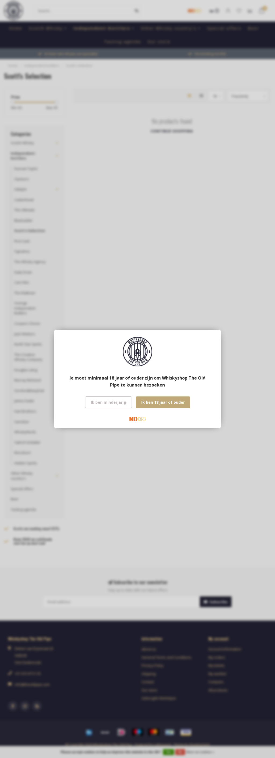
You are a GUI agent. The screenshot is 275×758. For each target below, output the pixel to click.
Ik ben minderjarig (108, 402)
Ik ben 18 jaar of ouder (163, 402)
